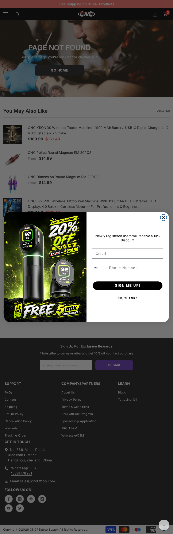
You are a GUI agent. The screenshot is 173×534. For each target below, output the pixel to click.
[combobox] (99, 268)
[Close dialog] (163, 217)
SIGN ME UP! (128, 285)
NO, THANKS (128, 298)
